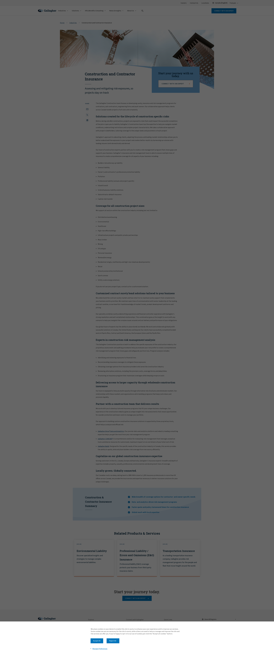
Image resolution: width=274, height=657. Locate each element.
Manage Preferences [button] (99, 648)
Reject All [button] (112, 641)
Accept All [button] (97, 641)
